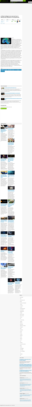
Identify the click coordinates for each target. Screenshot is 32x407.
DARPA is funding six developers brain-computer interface (10, 252)
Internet (21, 317)
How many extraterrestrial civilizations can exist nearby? (12, 93)
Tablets (21, 346)
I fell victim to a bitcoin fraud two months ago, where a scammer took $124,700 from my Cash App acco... (25, 380)
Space (21, 345)
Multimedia (21, 324)
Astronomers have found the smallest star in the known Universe (4, 235)
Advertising (21, 297)
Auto (20, 298)
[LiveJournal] (19, 21)
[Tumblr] (17, 22)
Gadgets (21, 312)
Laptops (21, 321)
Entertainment (22, 311)
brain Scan (19, 69)
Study (1, 69)
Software (21, 342)
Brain (12, 69)
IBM (9, 69)
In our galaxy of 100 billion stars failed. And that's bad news (11, 283)
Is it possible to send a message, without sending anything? (18, 282)
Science (7, 69)
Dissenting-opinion (22, 308)
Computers (21, 305)
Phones (21, 331)
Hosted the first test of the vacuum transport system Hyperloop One (11, 221)
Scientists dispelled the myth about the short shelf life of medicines (11, 143)
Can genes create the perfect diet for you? (10, 87)
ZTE (20, 355)
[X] (17, 21)
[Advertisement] (16, 8)
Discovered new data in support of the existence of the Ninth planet (4, 204)
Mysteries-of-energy (22, 325)
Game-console (22, 314)
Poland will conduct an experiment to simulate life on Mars (4, 221)
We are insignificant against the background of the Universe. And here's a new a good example (11, 160)
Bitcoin (21, 301)
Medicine (4, 69)
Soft (20, 341)
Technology (21, 349)
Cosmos (21, 307)
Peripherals (21, 329)
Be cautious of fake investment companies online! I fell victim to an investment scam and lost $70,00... (26, 395)
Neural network (15, 69)
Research (21, 335)
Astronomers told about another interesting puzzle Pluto (11, 267)
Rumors (21, 338)
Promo (21, 332)
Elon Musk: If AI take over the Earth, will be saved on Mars (3, 160)
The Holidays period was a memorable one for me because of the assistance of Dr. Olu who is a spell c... (25, 390)
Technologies (22, 348)
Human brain (2, 71)
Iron (20, 318)
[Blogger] (18, 21)
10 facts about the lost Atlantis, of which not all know (11, 176)
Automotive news (22, 300)
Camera (21, 304)
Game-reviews (22, 315)
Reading (21, 334)
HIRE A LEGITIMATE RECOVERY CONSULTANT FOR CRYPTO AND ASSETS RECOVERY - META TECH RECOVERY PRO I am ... (25, 385)
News (21, 328)
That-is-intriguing (22, 351)
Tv (20, 352)
